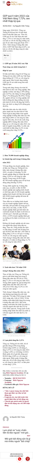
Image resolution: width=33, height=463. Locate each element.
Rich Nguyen (24, 384)
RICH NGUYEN (19, 378)
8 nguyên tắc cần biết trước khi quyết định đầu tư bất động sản (16, 398)
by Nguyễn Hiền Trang (21, 26)
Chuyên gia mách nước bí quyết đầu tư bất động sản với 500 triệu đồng (17, 403)
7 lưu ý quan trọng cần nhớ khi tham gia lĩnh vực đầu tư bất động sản (16, 393)
